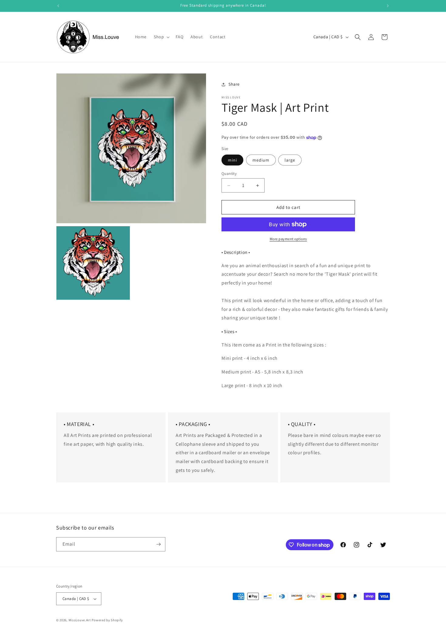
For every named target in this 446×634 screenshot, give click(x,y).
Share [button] (234, 84)
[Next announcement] (387, 6)
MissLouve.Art (80, 620)
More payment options (288, 239)
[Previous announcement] (58, 6)
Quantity (229, 173)
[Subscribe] (158, 544)
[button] (161, 36)
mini (232, 160)
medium (260, 160)
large (290, 160)
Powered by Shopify (107, 620)
